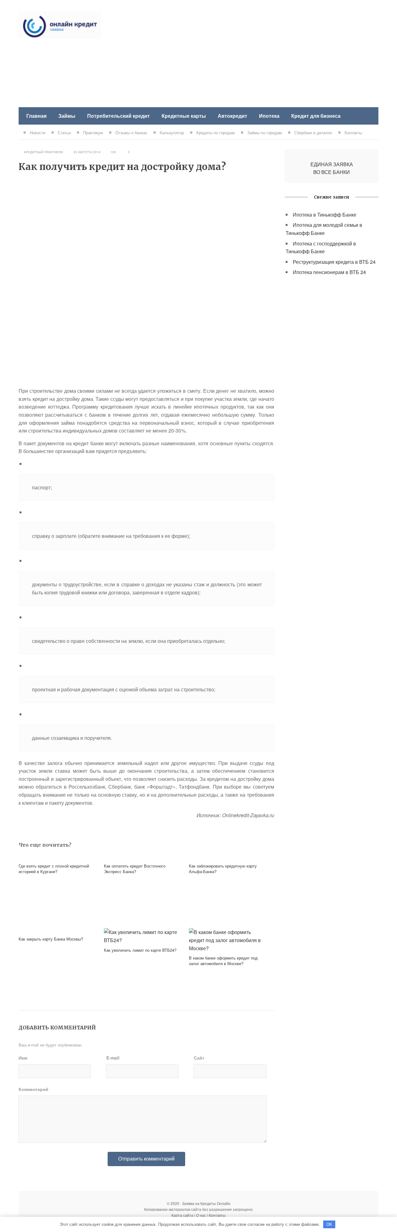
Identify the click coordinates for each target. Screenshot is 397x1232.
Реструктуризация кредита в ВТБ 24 (334, 261)
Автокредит (232, 115)
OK (329, 1224)
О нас (201, 1215)
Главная (36, 115)
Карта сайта (182, 1215)
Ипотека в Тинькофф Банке (324, 214)
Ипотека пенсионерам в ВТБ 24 (329, 272)
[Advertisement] (265, 54)
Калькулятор (172, 132)
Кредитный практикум (43, 152)
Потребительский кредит (118, 115)
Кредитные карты (184, 115)
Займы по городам (264, 132)
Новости (37, 132)
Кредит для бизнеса (316, 115)
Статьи (64, 132)
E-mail (112, 1058)
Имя (23, 1058)
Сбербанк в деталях (313, 132)
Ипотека (269, 115)
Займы (66, 115)
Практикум (93, 132)
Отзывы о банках (131, 132)
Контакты (353, 132)
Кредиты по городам (215, 132)
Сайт (199, 1058)
